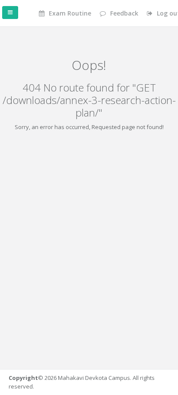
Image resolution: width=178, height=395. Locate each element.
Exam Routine (69, 13)
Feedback (123, 13)
